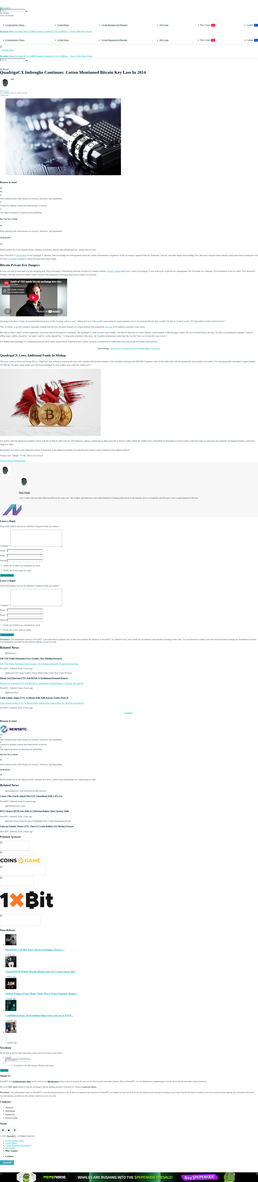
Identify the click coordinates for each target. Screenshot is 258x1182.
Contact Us (10, 1114)
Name (3, 550)
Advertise (7, 1162)
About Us (9, 1107)
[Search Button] (26, 11)
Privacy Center (11, 1118)
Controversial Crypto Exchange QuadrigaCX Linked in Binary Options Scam (135, 348)
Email (3, 555)
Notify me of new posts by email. (17, 570)
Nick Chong (4, 91)
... (6, 1037)
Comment (5, 546)
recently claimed (114, 271)
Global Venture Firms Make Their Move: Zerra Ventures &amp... (41, 993)
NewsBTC (11, 1136)
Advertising (10, 1111)
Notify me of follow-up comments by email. (21, 566)
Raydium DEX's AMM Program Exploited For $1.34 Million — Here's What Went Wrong (46, 31)
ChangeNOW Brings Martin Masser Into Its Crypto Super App (40, 971)
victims (14, 259)
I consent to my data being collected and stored (34, 1065)
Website (3, 560)
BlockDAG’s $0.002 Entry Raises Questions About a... (35, 949)
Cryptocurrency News (14, 25)
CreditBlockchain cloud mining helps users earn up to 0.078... (39, 1015)
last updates (21, 255)
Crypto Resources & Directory (115, 25)
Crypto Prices (63, 25)
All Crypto (164, 25)
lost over (108, 327)
